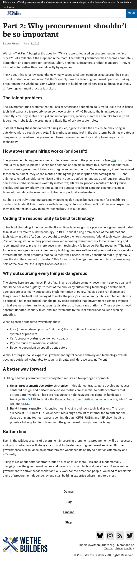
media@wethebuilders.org (96, 545)
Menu (131, 13)
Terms (108, 548)
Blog (68, 502)
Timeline (68, 512)
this (113, 160)
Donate (68, 491)
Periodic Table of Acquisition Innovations (82, 399)
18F (12, 404)
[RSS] (120, 535)
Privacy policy (124, 548)
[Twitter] (130, 535)
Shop (68, 522)
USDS (25, 404)
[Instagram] (110, 535)
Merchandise (125, 545)
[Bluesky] (100, 535)
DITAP (32, 399)
